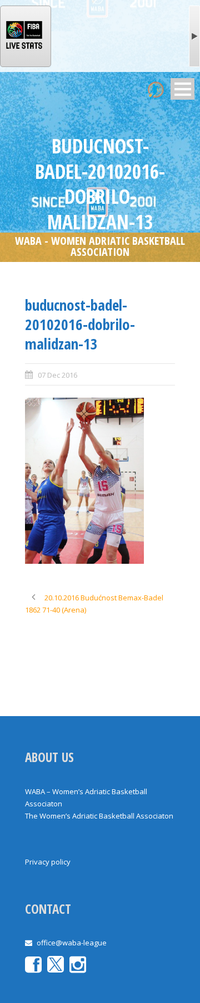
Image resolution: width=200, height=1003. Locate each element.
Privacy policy (48, 862)
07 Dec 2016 (57, 375)
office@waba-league (72, 943)
